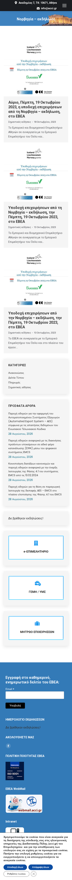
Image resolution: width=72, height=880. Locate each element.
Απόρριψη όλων (40, 867)
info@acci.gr (49, 8)
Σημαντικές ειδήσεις (19, 121)
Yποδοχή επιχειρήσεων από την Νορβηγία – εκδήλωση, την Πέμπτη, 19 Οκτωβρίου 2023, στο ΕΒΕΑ (35, 320)
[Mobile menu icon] (64, 5)
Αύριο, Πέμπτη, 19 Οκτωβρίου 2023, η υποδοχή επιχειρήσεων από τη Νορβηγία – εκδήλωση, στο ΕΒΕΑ (35, 109)
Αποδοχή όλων (15, 867)
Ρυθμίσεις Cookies (16, 873)
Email (10, 689)
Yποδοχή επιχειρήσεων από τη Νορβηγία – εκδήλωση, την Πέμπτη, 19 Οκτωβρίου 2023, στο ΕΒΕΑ (35, 214)
